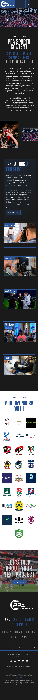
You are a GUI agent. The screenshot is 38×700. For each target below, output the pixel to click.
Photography (6, 632)
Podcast (24, 636)
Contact (17, 619)
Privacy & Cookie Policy (25, 666)
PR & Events (15, 636)
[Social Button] (11, 661)
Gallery (29, 619)
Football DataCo (19, 677)
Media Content (31, 632)
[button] (23, 4)
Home (7, 619)
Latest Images (19, 625)
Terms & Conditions (12, 666)
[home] (7, 4)
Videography (18, 632)
